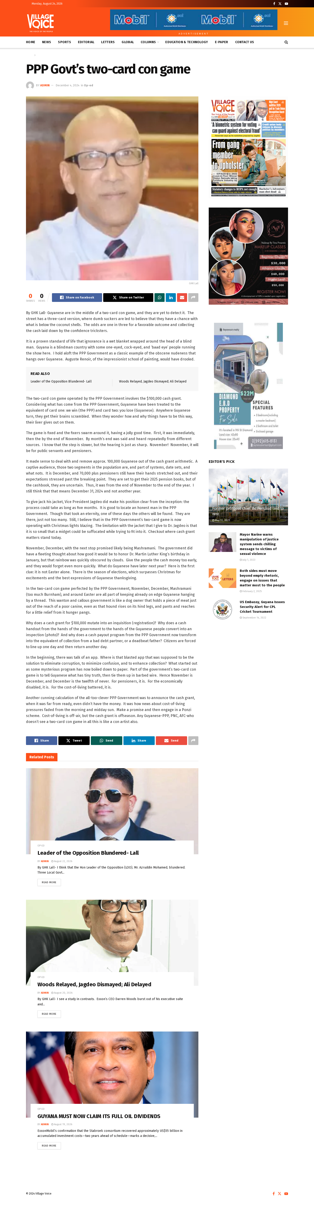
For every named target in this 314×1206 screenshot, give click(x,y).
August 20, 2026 (62, 992)
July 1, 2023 (248, 559)
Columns (148, 42)
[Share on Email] (182, 297)
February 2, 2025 (252, 591)
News (46, 42)
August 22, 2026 (62, 861)
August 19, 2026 (62, 1124)
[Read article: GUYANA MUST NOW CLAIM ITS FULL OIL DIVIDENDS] (112, 1075)
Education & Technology (186, 42)
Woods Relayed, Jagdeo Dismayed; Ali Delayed (152, 381)
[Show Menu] (286, 23)
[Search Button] (286, 42)
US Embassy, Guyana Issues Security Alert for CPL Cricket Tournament (262, 607)
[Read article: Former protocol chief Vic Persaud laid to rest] (248, 497)
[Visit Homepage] (40, 23)
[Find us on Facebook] (274, 4)
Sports (64, 42)
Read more (51, 881)
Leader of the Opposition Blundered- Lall (61, 381)
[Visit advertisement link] (248, 147)
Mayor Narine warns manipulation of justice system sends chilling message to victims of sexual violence (259, 544)
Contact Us (244, 42)
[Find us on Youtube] (286, 4)
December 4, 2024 (68, 85)
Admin (45, 85)
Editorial (86, 42)
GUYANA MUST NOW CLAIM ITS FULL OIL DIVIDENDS (98, 1116)
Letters (108, 42)
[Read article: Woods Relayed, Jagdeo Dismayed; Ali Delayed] (112, 943)
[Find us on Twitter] (280, 4)
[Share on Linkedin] (171, 297)
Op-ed (41, 55)
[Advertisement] (248, 662)
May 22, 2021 (222, 520)
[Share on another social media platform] (193, 297)
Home (30, 42)
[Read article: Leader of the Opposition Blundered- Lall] (112, 811)
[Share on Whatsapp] (159, 297)
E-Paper (221, 42)
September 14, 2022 (254, 617)
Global (128, 42)
